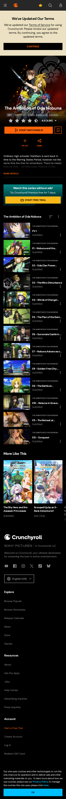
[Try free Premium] (40, 5)
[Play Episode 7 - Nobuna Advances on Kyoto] (33, 350)
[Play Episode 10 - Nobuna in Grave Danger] (33, 402)
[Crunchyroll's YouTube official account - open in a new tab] (6, 566)
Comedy (53, 114)
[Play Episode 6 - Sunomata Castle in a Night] (33, 333)
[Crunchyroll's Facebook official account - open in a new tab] (15, 566)
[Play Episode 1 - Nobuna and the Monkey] (33, 247)
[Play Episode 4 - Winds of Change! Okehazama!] (33, 299)
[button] (5, 5)
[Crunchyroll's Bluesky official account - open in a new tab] (48, 566)
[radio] (11, 120)
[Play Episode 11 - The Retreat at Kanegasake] (33, 419)
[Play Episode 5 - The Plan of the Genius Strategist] (33, 316)
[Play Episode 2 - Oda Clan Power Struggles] (33, 264)
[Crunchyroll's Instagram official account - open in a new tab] (23, 566)
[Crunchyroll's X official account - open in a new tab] (31, 566)
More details (11, 173)
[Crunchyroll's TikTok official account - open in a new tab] (40, 566)
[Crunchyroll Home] (23, 537)
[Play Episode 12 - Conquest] (33, 436)
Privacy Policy (40, 781)
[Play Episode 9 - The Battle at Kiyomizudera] (33, 385)
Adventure (42, 114)
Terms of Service (39, 25)
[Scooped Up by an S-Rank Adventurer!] (48, 489)
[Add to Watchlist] (58, 130)
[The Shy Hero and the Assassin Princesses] (18, 489)
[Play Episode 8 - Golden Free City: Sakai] (33, 367)
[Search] (50, 5)
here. (46, 785)
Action (30, 114)
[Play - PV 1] (33, 230)
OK (32, 792)
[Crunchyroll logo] (16, 5)
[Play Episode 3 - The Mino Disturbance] (33, 281)
